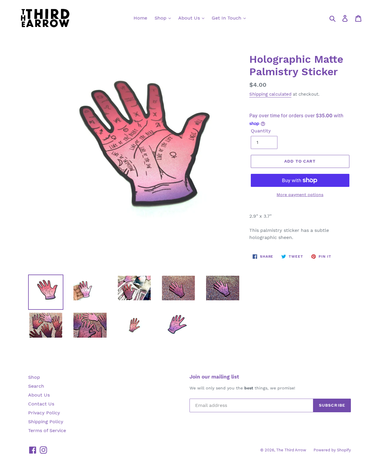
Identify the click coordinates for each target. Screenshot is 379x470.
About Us (189, 18)
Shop (161, 18)
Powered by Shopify (332, 450)
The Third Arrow (291, 450)
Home (140, 18)
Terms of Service (47, 430)
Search (36, 386)
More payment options (300, 194)
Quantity (261, 131)
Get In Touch (227, 18)
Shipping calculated (270, 94)
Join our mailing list (214, 377)
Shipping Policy (45, 421)
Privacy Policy (44, 413)
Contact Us (41, 404)
